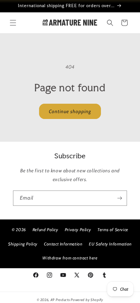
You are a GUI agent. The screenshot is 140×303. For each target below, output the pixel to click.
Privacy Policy (78, 229)
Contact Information (63, 243)
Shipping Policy (22, 243)
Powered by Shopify (87, 299)
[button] (13, 23)
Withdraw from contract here (69, 257)
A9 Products (60, 299)
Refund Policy (45, 229)
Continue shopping (70, 111)
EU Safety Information (110, 243)
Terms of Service (112, 229)
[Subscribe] (119, 198)
